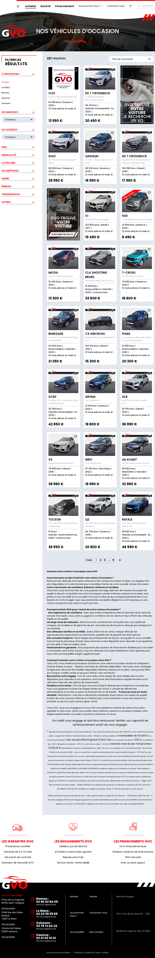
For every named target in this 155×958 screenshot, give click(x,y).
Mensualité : (9, 155)
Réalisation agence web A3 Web (133, 930)
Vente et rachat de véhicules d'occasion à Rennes (15, 882)
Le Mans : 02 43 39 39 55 (47, 913)
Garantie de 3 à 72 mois (18, 852)
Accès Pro (147, 6)
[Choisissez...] (19, 137)
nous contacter (112, 698)
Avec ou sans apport (133, 862)
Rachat (46, 6)
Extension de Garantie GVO (18, 862)
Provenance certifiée (17, 846)
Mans (127, 669)
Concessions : (11, 74)
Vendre (93, 896)
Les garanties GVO (18, 841)
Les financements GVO (133, 841)
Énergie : (7, 186)
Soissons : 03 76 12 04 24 (46, 925)
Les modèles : (10, 129)
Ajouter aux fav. (75, 70)
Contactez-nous (116, 6)
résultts (16, 62)
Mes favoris (130, 6)
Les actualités (77, 932)
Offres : (7, 202)
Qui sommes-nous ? (89, 6)
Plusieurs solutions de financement (132, 852)
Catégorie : (9, 163)
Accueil (18, 6)
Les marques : (10, 112)
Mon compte (96, 932)
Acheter (30, 6)
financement (95, 691)
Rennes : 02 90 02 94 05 (47, 901)
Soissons (112, 669)
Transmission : (11, 194)
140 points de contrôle (18, 857)
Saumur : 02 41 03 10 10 (46, 937)
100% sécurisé (133, 857)
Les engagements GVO (73, 841)
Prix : (5, 147)
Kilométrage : (10, 170)
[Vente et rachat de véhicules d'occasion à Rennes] (14, 31)
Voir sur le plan (8, 908)
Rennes (103, 669)
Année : (6, 178)
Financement (64, 6)
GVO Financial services (133, 846)
